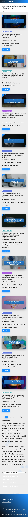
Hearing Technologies (10, 483)
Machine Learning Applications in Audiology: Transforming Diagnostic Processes (13, 235)
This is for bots (6, 502)
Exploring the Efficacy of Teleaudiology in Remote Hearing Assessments (13, 317)
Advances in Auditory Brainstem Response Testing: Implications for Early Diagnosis (13, 396)
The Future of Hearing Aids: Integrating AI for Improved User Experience (13, 195)
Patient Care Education (10, 486)
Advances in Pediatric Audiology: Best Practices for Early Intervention (13, 357)
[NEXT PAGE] (21, 417)
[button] (21, 417)
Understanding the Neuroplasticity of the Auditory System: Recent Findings (13, 75)
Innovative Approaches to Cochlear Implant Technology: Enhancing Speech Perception (14, 115)
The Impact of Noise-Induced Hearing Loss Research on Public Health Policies (13, 277)
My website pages (8, 499)
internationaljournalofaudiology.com (14, 7)
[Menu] (3, 11)
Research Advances (7, 31)
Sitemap (4, 1)
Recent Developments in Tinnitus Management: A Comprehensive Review (13, 155)
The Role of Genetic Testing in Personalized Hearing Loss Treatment (12, 35)
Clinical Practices (8, 479)
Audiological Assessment (11, 476)
